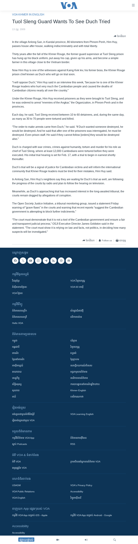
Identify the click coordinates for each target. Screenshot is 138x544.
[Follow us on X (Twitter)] (23, 260)
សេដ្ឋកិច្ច (16, 378)
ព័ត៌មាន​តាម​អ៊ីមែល (78, 437)
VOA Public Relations (23, 491)
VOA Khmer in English (28, 14)
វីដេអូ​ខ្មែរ (16, 280)
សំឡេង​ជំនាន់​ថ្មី (76, 310)
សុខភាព (16, 390)
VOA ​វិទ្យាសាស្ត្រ (77, 280)
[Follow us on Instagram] (38, 260)
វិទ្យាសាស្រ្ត (75, 346)
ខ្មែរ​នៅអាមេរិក (18, 359)
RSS (72, 444)
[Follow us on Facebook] (15, 260)
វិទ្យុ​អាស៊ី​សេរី (75, 497)
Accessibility (76, 491)
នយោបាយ (17, 371)
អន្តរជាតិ (16, 346)
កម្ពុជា (14, 340)
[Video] (58, 540)
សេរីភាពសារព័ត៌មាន (79, 378)
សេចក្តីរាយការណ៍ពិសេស (81, 365)
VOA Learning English (82, 414)
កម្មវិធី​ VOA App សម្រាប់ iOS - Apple (29, 515)
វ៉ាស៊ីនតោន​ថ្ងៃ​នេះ (19, 287)
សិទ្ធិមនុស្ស (17, 384)
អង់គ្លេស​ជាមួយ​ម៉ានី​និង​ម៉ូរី (23, 414)
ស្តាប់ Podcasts (19, 444)
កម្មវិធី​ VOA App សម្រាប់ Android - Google (91, 515)
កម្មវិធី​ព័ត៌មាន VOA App (23, 437)
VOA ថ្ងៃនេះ (17, 293)
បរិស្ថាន (73, 340)
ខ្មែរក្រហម (74, 359)
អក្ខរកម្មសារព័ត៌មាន (78, 371)
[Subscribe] (69, 260)
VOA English (18, 497)
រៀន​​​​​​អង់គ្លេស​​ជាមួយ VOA (23, 420)
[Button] (120, 36)
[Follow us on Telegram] (46, 260)
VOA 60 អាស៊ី (76, 287)
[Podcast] (61, 260)
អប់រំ (14, 396)
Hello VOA (17, 323)
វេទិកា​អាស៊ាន (76, 316)
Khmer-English (78, 390)
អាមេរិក (15, 353)
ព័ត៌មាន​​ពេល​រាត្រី (19, 316)
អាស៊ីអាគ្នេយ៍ (17, 365)
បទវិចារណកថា (76, 396)
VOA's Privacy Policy (81, 485)
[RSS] (53, 260)
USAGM (16, 485)
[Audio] (86, 540)
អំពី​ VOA (16, 461)
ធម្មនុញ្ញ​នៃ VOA (19, 467)
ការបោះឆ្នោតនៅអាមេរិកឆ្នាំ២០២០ (85, 384)
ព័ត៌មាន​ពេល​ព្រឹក (19, 310)
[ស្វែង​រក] (115, 540)
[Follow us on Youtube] (30, 260)
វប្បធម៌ (73, 353)
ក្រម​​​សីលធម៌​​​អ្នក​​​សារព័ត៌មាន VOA (85, 461)
